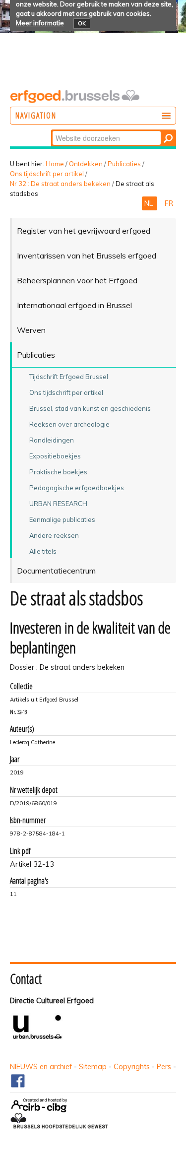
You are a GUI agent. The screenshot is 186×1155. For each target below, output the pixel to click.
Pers (164, 1066)
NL (149, 203)
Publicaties (124, 164)
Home (55, 164)
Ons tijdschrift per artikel (47, 174)
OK (82, 23)
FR (169, 203)
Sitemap (93, 1066)
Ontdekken (86, 164)
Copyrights (132, 1066)
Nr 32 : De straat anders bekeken (60, 184)
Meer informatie (40, 23)
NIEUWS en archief (41, 1066)
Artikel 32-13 (32, 864)
